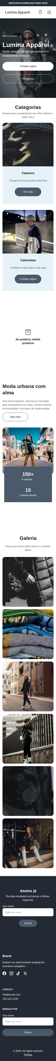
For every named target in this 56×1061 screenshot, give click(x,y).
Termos (28, 1054)
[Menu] (49, 12)
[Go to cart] (40, 12)
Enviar (28, 923)
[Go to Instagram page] (11, 973)
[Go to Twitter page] (25, 973)
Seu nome (8, 906)
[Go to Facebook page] (4, 973)
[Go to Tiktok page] (18, 973)
